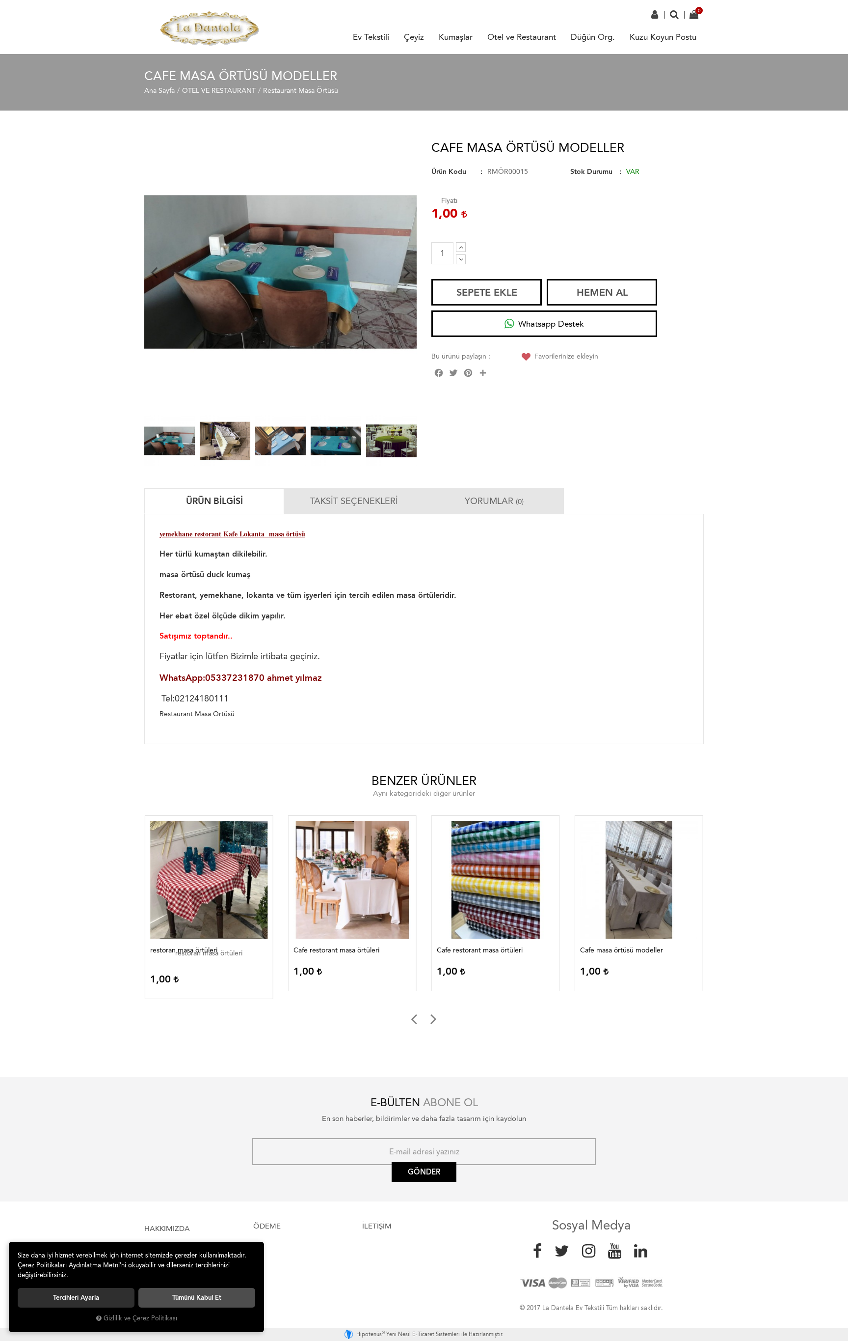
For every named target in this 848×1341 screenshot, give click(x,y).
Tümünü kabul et (196, 1297)
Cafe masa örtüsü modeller (621, 950)
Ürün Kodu (448, 172)
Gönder (424, 1172)
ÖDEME (267, 1226)
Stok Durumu (591, 172)
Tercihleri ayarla (76, 1297)
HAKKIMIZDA (167, 1228)
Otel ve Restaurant (521, 37)
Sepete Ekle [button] (486, 292)
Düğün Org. (593, 37)
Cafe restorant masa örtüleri (336, 950)
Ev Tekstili (371, 37)
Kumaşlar (456, 37)
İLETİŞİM (377, 1226)
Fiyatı (449, 200)
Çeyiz (414, 37)
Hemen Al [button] (602, 292)
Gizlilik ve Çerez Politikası (140, 1318)
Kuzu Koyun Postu (663, 37)
